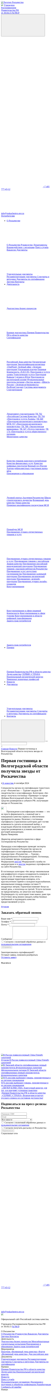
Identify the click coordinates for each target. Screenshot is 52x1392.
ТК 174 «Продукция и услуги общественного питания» (28, 431)
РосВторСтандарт (15, 387)
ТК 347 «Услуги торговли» (32, 429)
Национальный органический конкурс (25, 677)
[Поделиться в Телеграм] (22, 1031)
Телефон (6, 921)
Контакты (19, 281)
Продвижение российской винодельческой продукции (27, 565)
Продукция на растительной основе (25, 378)
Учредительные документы (20, 274)
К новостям (8, 783)
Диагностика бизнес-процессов (16, 1341)
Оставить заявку (9, 957)
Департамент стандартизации (21, 414)
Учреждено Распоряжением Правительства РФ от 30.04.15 (10, 9)
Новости (11, 682)
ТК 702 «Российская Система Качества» (24, 415)
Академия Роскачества (33, 497)
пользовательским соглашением (16, 944)
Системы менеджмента (35, 387)
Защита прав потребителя (19, 645)
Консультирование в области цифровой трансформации (24, 617)
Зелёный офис (24, 367)
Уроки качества (22, 502)
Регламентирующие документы (22, 276)
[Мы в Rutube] (22, 165)
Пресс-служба (41, 247)
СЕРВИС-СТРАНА (31, 674)
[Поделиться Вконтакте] (22, 987)
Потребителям (8, 216)
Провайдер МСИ (15, 529)
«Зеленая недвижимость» (27, 384)
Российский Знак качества (19, 362)
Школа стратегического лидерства (29, 498)
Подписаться (7, 1131)
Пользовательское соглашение (15, 1382)
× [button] (1, 746)
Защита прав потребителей (26, 1346)
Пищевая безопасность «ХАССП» (26, 370)
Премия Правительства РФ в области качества (28, 333)
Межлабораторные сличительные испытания (25, 1342)
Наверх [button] (4, 1389)
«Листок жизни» (33, 382)
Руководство (27, 245)
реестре (17, 861)
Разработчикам (44, 1384)
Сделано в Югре (22, 377)
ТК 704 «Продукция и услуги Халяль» (26, 417)
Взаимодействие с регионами (21, 247)
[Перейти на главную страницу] (12, 2)
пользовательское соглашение (15, 1125)
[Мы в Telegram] (22, 100)
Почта (5, 924)
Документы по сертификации (30, 279)
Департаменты (40, 245)
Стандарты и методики (23, 1362)
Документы (43, 1334)
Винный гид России (37, 466)
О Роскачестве (14, 245)
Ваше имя (6, 919)
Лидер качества (14, 674)
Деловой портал (14, 497)
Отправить (6, 947)
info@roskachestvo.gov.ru (12, 213)
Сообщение (6, 939)
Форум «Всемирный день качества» (23, 1352)
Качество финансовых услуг (20, 463)
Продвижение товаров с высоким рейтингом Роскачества (27, 567)
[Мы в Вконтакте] (22, 57)
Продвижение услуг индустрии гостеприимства (22, 572)
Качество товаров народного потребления (26, 461)
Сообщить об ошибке (11, 1387)
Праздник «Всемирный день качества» (19, 1351)
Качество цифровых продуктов (25, 464)
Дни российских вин (38, 1354)
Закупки (11, 281)
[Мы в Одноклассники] (22, 78)
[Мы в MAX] (22, 121)
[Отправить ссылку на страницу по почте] (22, 1052)
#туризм (5, 906)
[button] (23, 731)
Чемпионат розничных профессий (23, 679)
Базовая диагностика (17, 332)
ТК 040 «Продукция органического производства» (27, 420)
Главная (5, 749)
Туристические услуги (24, 374)
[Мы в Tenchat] (22, 143)
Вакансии (12, 250)
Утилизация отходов (27, 369)
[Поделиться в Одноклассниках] (22, 1009)
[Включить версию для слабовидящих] (23, 25)
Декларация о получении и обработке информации (22, 1383)
